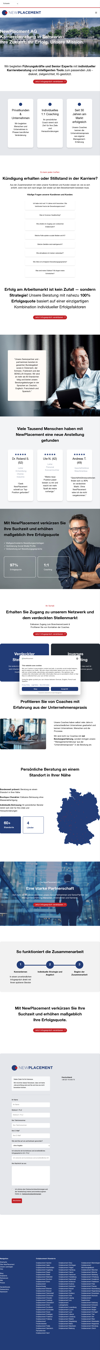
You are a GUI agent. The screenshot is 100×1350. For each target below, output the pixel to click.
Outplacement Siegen (88, 1307)
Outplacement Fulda (43, 1326)
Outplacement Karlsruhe (67, 1286)
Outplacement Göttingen (67, 1265)
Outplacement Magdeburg (68, 1321)
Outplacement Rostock (89, 1296)
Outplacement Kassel (66, 1289)
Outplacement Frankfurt (44, 1317)
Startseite (3, 1262)
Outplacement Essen (43, 1312)
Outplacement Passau (89, 1286)
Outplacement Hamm (66, 1272)
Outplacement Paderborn (90, 1282)
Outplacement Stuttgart (89, 1312)
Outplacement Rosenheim (90, 1293)
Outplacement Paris (88, 1284)
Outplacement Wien (88, 1319)
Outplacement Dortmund (44, 1296)
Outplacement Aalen (43, 1265)
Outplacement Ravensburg (90, 1289)
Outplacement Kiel (65, 1291)
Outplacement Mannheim (67, 1326)
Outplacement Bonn (43, 1282)
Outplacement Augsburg (44, 1270)
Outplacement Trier (88, 1314)
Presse (2, 1283)
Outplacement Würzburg (89, 1326)
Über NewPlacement (7, 1264)
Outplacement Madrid (66, 1319)
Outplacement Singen (88, 1310)
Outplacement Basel (43, 1272)
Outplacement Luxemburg (67, 1307)
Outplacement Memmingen (90, 1263)
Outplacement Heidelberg (67, 1277)
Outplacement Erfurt (43, 1305)
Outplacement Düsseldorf (45, 1303)
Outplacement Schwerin (89, 1305)
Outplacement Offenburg (90, 1277)
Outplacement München (89, 1270)
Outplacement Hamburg (67, 1270)
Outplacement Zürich (88, 1328)
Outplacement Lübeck (66, 1314)
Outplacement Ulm (87, 1317)
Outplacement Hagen (66, 1268)
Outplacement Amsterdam (45, 1268)
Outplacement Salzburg (89, 1303)
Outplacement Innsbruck (67, 1282)
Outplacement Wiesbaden (90, 1321)
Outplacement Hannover (67, 1275)
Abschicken (17, 1201)
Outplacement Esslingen (44, 1314)
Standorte (3, 1276)
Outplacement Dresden (44, 1298)
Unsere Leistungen (6, 1267)
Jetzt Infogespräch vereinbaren (49, 82)
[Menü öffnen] (96, 13)
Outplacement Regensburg (90, 1291)
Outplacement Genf (43, 1333)
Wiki (1, 1280)
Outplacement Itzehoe (66, 1284)
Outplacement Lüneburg (67, 1317)
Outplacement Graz (65, 1263)
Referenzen (4, 1278)
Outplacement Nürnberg (89, 1275)
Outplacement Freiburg (44, 1319)
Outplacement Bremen (44, 1289)
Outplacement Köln (65, 1296)
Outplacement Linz (65, 1300)
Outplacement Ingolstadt (67, 1279)
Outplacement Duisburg (44, 1300)
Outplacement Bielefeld (44, 1277)
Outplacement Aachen (43, 1263)
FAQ (1, 1269)
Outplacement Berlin (43, 1275)
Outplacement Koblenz (67, 1293)
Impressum (4, 1292)
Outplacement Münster (89, 1272)
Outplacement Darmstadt (45, 1293)
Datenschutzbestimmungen (31, 1194)
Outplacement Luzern (66, 1310)
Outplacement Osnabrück (90, 1279)
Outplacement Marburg (67, 1328)
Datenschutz (4, 1289)
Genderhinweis (5, 1287)
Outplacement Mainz (66, 1324)
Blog (1, 1273)
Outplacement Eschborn (44, 1307)
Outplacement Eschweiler (45, 1310)
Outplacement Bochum (44, 1279)
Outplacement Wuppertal (90, 1324)
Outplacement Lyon (65, 1312)
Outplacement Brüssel (43, 1291)
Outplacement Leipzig (66, 1298)
